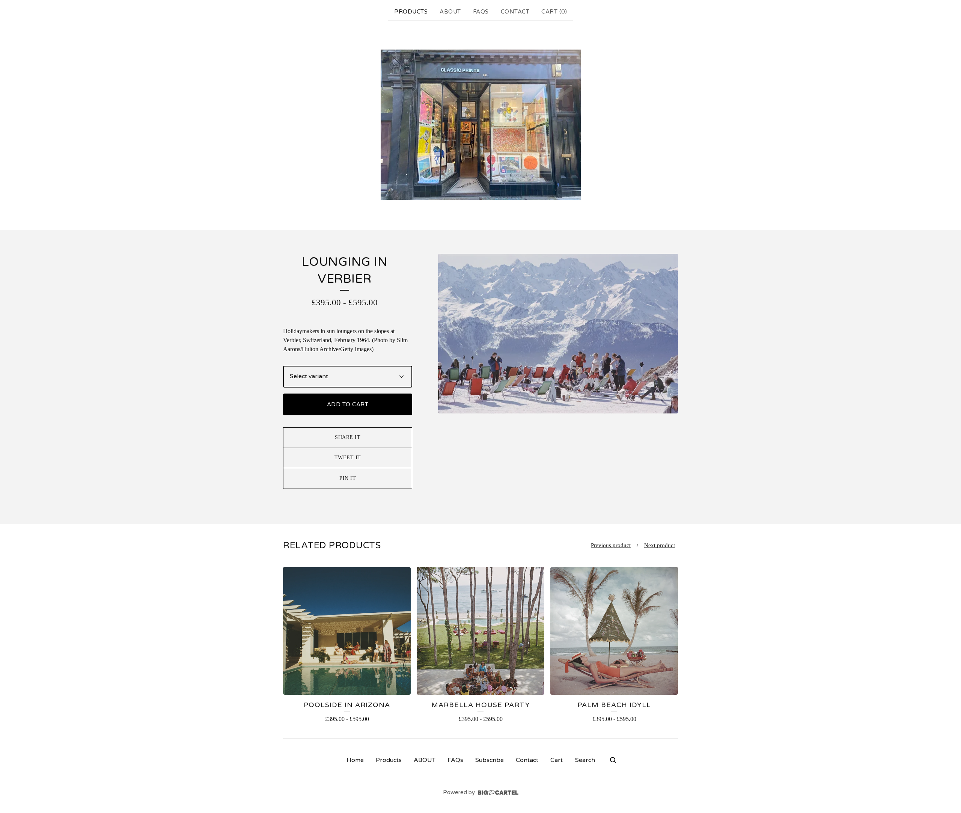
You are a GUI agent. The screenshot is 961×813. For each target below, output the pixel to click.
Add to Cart (348, 404)
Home (355, 760)
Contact (515, 11)
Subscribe (489, 760)
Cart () (554, 11)
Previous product (611, 545)
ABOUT (450, 11)
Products (411, 11)
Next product (659, 545)
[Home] (481, 125)
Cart (556, 760)
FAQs (481, 11)
